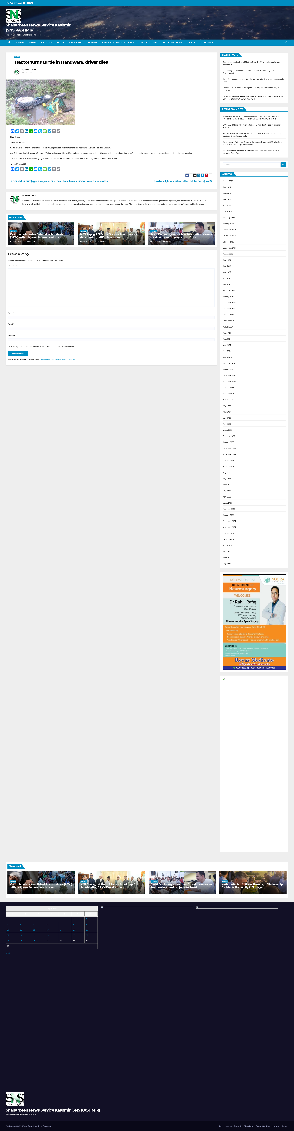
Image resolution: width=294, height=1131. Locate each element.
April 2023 (227, 424)
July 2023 (227, 406)
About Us (229, 1126)
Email (11, 324)
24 (8, 941)
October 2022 (228, 460)
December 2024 (229, 303)
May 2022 (227, 491)
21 (61, 935)
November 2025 (229, 236)
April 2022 (227, 497)
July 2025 (227, 260)
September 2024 (230, 321)
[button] (286, 42)
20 (48, 935)
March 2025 (228, 284)
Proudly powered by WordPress (16, 1126)
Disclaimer (276, 1126)
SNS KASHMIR (229, 125)
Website (11, 335)
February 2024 (229, 363)
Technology (206, 42)
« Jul (8, 953)
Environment (76, 42)
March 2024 (228, 357)
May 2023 (227, 418)
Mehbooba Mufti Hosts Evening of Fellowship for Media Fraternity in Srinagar (252, 886)
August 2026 (228, 181)
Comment (12, 266)
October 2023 (228, 388)
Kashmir (20, 42)
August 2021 (228, 545)
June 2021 (227, 558)
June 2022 (227, 485)
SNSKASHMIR (30, 70)
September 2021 (230, 539)
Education (46, 42)
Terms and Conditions (263, 1126)
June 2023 (227, 412)
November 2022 (229, 454)
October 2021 (228, 533)
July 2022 (227, 479)
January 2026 (228, 224)
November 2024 (229, 309)
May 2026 (227, 199)
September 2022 (230, 466)
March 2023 (228, 430)
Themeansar (47, 1126)
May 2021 (227, 564)
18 (21, 935)
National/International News (118, 42)
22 (74, 935)
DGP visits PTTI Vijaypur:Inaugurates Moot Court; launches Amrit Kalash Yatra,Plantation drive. (61, 181)
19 (34, 935)
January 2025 (228, 296)
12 (34, 930)
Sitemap (284, 1126)
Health (60, 42)
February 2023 (229, 436)
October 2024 (228, 315)
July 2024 (227, 333)
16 (87, 930)
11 (21, 930)
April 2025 (227, 278)
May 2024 (227, 345)
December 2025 (229, 230)
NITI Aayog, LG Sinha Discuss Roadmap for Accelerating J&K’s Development (108, 236)
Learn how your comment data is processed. (58, 359)
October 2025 (228, 242)
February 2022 (229, 509)
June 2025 (227, 266)
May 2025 (227, 272)
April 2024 (227, 351)
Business (92, 42)
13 (48, 930)
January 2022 (228, 515)
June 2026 (227, 193)
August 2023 (228, 400)
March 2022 (228, 503)
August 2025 (228, 254)
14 (61, 930)
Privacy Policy (248, 1126)
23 (87, 935)
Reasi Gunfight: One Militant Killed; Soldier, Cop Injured (182, 181)
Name (11, 313)
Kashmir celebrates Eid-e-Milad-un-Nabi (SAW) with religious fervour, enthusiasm (37, 236)
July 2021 (227, 551)
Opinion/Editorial (148, 42)
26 (34, 941)
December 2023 (229, 375)
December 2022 (229, 448)
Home (221, 1126)
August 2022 (228, 473)
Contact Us (238, 1126)
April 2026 (227, 205)
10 (8, 930)
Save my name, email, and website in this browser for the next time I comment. (42, 347)
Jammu (32, 42)
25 (21, 941)
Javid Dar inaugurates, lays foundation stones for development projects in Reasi (181, 236)
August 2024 (228, 327)
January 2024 (228, 369)
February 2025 (229, 290)
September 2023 (230, 394)
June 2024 (227, 339)
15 (74, 930)
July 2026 (227, 187)
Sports (191, 42)
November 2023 (229, 381)
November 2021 (229, 527)
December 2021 (229, 521)
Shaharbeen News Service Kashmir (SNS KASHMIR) (53, 1110)
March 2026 (228, 211)
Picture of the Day (172, 42)
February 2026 (229, 218)
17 (8, 935)
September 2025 (230, 248)
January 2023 (228, 442)
